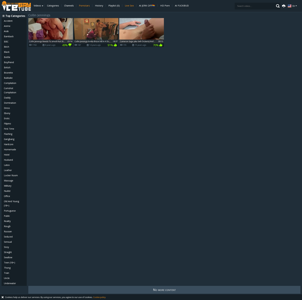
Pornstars (84, 5)
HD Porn (165, 5)
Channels (69, 5)
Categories (53, 5)
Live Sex (129, 5)
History (99, 5)
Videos (37, 5)
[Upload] (283, 5)
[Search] (277, 6)
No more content (164, 290)
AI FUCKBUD (182, 5)
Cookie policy (99, 297)
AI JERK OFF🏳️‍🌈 (147, 5)
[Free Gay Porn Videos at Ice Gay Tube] (16, 6)
